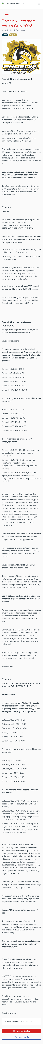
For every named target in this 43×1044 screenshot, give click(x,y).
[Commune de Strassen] (13, 4)
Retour (6, 15)
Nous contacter (23, 1031)
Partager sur (20, 1037)
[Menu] (39, 4)
